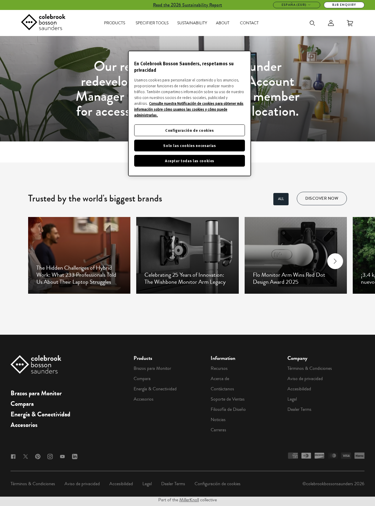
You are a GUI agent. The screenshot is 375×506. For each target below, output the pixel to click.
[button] (40, 261)
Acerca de (220, 378)
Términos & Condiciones (309, 368)
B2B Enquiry (344, 5)
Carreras (218, 430)
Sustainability (192, 23)
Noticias (218, 419)
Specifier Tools (152, 23)
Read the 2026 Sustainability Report (187, 4)
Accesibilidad (299, 389)
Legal (292, 399)
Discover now (321, 198)
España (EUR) (294, 5)
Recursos (219, 368)
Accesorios (24, 425)
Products (114, 23)
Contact (249, 23)
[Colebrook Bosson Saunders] (43, 23)
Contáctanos (222, 389)
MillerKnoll (189, 500)
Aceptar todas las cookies (189, 160)
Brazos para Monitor (36, 393)
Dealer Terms (299, 409)
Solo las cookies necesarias (189, 145)
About (222, 23)
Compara (22, 403)
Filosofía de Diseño (228, 409)
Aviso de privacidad (305, 378)
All (281, 198)
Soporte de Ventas (228, 399)
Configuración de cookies (218, 484)
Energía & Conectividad (40, 414)
